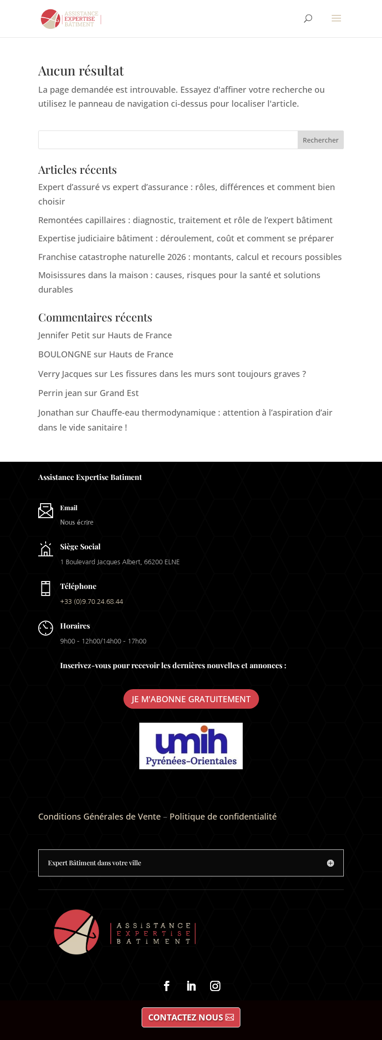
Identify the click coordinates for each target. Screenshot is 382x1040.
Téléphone (78, 586)
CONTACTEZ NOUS (185, 1017)
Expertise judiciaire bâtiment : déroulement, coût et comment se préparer (186, 238)
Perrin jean (60, 392)
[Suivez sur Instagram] (215, 986)
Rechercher (321, 140)
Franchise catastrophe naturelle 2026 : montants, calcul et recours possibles (190, 256)
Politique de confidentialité (223, 816)
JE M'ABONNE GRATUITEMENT (191, 699)
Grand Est (119, 392)
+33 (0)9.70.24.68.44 (91, 601)
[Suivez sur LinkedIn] (191, 986)
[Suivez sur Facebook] (167, 986)
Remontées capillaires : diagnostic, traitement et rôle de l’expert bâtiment (185, 220)
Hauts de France (140, 335)
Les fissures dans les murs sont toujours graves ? (208, 373)
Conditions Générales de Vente (99, 816)
